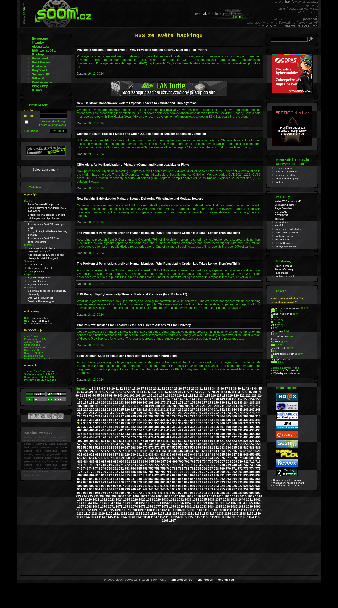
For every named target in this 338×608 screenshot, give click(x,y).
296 (174, 416)
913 (157, 486)
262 (157, 413)
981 (192, 493)
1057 (188, 503)
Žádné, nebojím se (281, 313)
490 (222, 437)
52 (103, 392)
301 (204, 416)
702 (192, 461)
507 (139, 440)
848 (139, 479)
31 (201, 388)
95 (98, 395)
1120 (109, 513)
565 (115, 447)
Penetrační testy (284, 269)
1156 (191, 517)
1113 (244, 510)
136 (145, 399)
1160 (220, 517)
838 (79, 479)
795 (192, 472)
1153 (169, 517)
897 (246, 482)
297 (180, 416)
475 (133, 437)
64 (154, 392)
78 (213, 392)
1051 (142, 503)
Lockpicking (281, 222)
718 (103, 465)
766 (204, 468)
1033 (188, 499)
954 (216, 489)
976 (163, 493)
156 (79, 402)
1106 (193, 510)
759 (163, 468)
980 (186, 493)
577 (186, 447)
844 (115, 479)
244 (234, 409)
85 (242, 392)
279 (258, 413)
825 (186, 475)
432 (246, 430)
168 (151, 402)
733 (192, 465)
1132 (198, 513)
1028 (149, 499)
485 (192, 437)
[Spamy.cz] (287, 437)
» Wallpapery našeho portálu (287, 482)
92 (85, 395)
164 (127, 402)
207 (198, 406)
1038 (226, 499)
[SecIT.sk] (287, 446)
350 (127, 423)
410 (115, 430)
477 (145, 437)
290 (139, 416)
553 (228, 444)
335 (222, 420)
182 (234, 402)
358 (174, 423)
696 (157, 461)
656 (103, 458)
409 (109, 430)
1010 (197, 496)
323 (151, 420)
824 (180, 475)
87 (251, 392)
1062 (226, 503)
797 (204, 472)
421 (180, 430)
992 (258, 493)
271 (210, 413)
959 (246, 489)
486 (198, 437)
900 (80, 486)
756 (145, 468)
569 (139, 447)
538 (139, 444)
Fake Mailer (281, 272)
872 (97, 482)
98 (111, 395)
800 (222, 472)
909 (133, 486)
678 (234, 458)
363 (204, 423)
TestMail (279, 218)
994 (84, 496)
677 (228, 458)
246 (246, 409)
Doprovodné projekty (286, 178)
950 (192, 489)
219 (85, 409)
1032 (180, 499)
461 (234, 434)
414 (139, 430)
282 (91, 416)
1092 (87, 510)
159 (97, 402)
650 (252, 454)
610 (198, 451)
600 (139, 451)
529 (85, 444)
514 (180, 440)
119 (230, 395)
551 (216, 444)
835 (246, 475)
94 (94, 395)
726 (151, 465)
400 (240, 427)
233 (168, 409)
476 (139, 437)
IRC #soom (205, 580)
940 (133, 489)
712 (252, 461)
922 (210, 486)
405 (86, 430)
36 (222, 388)
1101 (156, 510)
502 (109, 440)
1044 (88, 503)
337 (234, 420)
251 (91, 413)
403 (258, 427)
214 (240, 406)
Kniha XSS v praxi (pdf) (288, 201)
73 (192, 392)
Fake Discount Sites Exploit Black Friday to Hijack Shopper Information (127, 356)
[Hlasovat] (273, 311)
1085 (218, 506)
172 (174, 402)
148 (216, 399)
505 (127, 440)
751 (115, 468)
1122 (124, 513)
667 (168, 458)
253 (103, 413)
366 (222, 423)
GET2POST (281, 215)
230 (151, 409)
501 (103, 440)
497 (80, 440)
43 (251, 388)
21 (159, 388)
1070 (103, 506)
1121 (116, 513)
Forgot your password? (53, 124)
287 (121, 416)
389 (174, 427)
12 (121, 388)
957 (234, 489)
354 (151, 423)
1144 (102, 517)
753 (127, 468)
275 (234, 413)
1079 (172, 506)
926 (234, 486)
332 (204, 420)
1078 (165, 506)
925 (228, 486)
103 (138, 395)
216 (252, 406)
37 (226, 388)
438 (97, 434)
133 (127, 399)
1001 (128, 496)
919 (192, 486)
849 (145, 479)
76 (204, 392)
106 (155, 395)
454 (192, 434)
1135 (220, 513)
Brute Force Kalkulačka (288, 229)
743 (252, 465)
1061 (218, 503)
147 (210, 399)
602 (151, 451)
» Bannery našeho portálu (286, 480)
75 (200, 392)
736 (210, 465)
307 (240, 416)
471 (109, 437)
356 (163, 423)
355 (157, 423)
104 (143, 395)
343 (85, 423)
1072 (119, 506)
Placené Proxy (279, 336)
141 (174, 399)
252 (97, 413)
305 (228, 416)
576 (180, 447)
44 (256, 388)
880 (145, 482)
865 (240, 479)
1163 (243, 517)
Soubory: (29, 261)
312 (85, 420)
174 (186, 402)
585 (234, 447)
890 (204, 482)
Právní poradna (283, 265)
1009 (189, 496)
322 (145, 420)
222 (103, 409)
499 (92, 440)
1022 (103, 499)
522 (228, 440)
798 (210, 472)
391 (186, 427)
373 (79, 427)
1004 (151, 496)
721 (121, 465)
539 (145, 444)
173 (180, 402)
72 (188, 392)
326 (168, 420)
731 (180, 465)
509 (151, 440)
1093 (95, 510)
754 (133, 468)
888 (192, 482)
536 (127, 444)
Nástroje (279, 182)
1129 (175, 513)
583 (222, 447)
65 (158, 392)
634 (157, 454)
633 (151, 454)
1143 (94, 517)
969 (121, 493)
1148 (131, 517)
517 (198, 440)
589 (258, 447)
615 (228, 451)
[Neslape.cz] (287, 418)
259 (139, 413)
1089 (249, 506)
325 (163, 420)
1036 (211, 499)
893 (222, 482)
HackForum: (31, 287)
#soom (34, 323)
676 (222, 458)
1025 (126, 499)
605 (169, 451)
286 (115, 416)
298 (186, 416)
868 (258, 479)
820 (157, 475)
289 (133, 416)
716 (91, 465)
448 (157, 434)
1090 (257, 506)
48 (87, 392)
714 (79, 465)
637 (174, 454)
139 (163, 399)
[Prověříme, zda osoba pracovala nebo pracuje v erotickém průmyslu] (292, 144)
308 (246, 416)
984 (210, 493)
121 (242, 395)
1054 (165, 503)
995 (90, 496)
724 (139, 465)
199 (151, 406)
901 (86, 486)
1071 (111, 506)
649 (246, 454)
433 (252, 430)
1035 (203, 499)
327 (174, 420)
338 (240, 420)
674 (210, 458)
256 (121, 413)
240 (210, 409)
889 (198, 482)
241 (216, 409)
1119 (101, 513)
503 (115, 440)
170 (163, 402)
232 (163, 409)
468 (91, 437)
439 (103, 434)
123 (254, 395)
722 (127, 465)
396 (216, 427)
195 (127, 406)
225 (121, 409)
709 (234, 461)
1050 (134, 503)
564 (109, 447)
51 (99, 392)
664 (151, 458)
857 (192, 479)
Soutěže (279, 225)
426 (210, 430)
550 (210, 444)
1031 (172, 499)
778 (91, 472)
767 (210, 468)
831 (222, 475)
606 (175, 451)
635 (163, 454)
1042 (257, 499)
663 (145, 458)
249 (79, 413)
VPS (273, 325)
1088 (241, 506)
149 (222, 399)
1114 (251, 510)
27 (184, 388)
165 (133, 402)
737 (216, 465)
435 (79, 434)
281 (85, 416)
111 (185, 395)
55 (116, 392)
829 (210, 475)
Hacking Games (284, 236)
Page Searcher (283, 208)
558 (258, 444)
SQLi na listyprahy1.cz (40, 277)
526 (252, 440)
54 (112, 392)
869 (79, 482)
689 (115, 461)
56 (120, 392)
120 (236, 395)
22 (163, 388)
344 (91, 423)
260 (145, 413)
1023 (111, 499)
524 (240, 440)
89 (259, 392)
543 (168, 444)
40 (239, 388)
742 (246, 465)
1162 (235, 517)
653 (85, 458)
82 (230, 392)
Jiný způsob (278, 359)
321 (139, 420)
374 (85, 427)
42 (247, 388)
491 (228, 437)
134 (133, 399)
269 (198, 413)
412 (127, 430)
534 (115, 444)
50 (95, 392)
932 (85, 489)
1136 (227, 513)
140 (168, 399)
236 (186, 409)
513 (174, 440)
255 (115, 413)
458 (216, 434)
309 (252, 416)
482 (174, 437)
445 (139, 434)
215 (246, 406)
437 (91, 434)
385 (151, 427)
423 (192, 430)
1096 (118, 510)
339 (246, 420)
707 (222, 461)
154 (252, 399)
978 (174, 493)
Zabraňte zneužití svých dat (44, 204)
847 (133, 479)
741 (240, 465)
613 (216, 451)
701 (187, 461)
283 (97, 416)
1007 (174, 496)
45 (260, 388)
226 (127, 409)
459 (222, 434)
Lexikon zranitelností (286, 171)
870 (85, 482)
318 (121, 420)
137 (151, 399)
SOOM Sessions (284, 243)
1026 (134, 499)
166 (139, 402)
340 (252, 420)
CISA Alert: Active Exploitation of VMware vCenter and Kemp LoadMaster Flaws (133, 164)
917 (180, 486)
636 (168, 454)
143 (186, 399)
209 (210, 406)
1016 (243, 496)
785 (133, 472)
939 (127, 489)
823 (174, 475)
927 (240, 486)
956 (228, 489)
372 (258, 423)
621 (79, 454)
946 (168, 489)
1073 (126, 506)
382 (133, 427)
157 (85, 402)
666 (163, 458)
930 (258, 486)
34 (214, 388)
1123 (131, 513)
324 (157, 420)
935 (103, 489)
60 (137, 392)
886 (180, 482)
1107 (200, 510)
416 (151, 430)
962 (79, 493)
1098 (133, 510)
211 (222, 406)
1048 (119, 503)
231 (157, 409)
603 (157, 451)
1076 (149, 506)
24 (171, 388)
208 (204, 406)
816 (133, 475)
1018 (258, 496)
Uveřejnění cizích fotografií (43, 258)
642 (204, 454)
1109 (215, 510)
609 (192, 451)
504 (121, 440)
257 (127, 413)
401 (246, 427)
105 (149, 395)
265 (174, 413)
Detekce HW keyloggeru (41, 301)
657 (109, 458)
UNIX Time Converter (287, 232)
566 (121, 447)
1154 (176, 517)
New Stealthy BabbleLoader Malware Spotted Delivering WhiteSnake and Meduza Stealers (140, 198)
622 (85, 454)
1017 (250, 496)
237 (192, 409)
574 (168, 447)
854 (174, 479)
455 (198, 434)
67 (167, 392)
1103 (171, 510)
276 (240, 413)
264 (168, 413)
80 (221, 392)
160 (103, 402)
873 (103, 482)
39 (235, 388)
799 (216, 472)
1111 (230, 510)
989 (240, 493)
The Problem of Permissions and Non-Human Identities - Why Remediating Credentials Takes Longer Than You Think (158, 233)
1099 (141, 510)
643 (210, 454)
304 (222, 416)
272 (216, 413)
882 (157, 482)
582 (216, 447)
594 (103, 451)
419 (168, 430)
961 (258, 489)
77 (209, 392)
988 (234, 493)
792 (174, 472)
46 (78, 392)
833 (234, 475)
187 (80, 406)
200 (157, 406)
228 (139, 409)
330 (192, 420)
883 (163, 482)
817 (139, 475)
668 (174, 458)
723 (133, 465)
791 (168, 472)
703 (198, 461)
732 (186, 465)
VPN (273, 319)
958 (240, 489)
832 (228, 475)
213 (234, 406)
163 (121, 402)
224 (115, 409)
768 (216, 468)
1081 (188, 506)
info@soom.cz (181, 580)
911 (145, 486)
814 (121, 475)
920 (198, 486)
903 (97, 486)
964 (91, 493)
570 (145, 447)
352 (139, 423)
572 (157, 447)
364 (210, 423)
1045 (96, 503)
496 (258, 437)
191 (103, 406)
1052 (149, 503)
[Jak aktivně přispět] (46, 154)
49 (91, 392)
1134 (213, 513)
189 (92, 406)
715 (85, 465)
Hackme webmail (284, 276)
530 (91, 444)
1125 (146, 513)
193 (115, 406)
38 (230, 388)
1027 (142, 499)
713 (258, 461)
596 (115, 451)
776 (79, 472)
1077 (157, 506)
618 (246, 451)
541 (157, 444)
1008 (182, 496)
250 (85, 413)
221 (97, 409)
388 (168, 427)
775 (258, 468)
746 (85, 468)
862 (222, 479)
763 (186, 468)
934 (97, 489)
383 (139, 427)
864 (234, 479)
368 (234, 423)
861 (216, 479)
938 (121, 489)
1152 (161, 517)
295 (168, 416)
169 (157, 402)
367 (228, 423)
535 (121, 444)
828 (204, 475)
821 (163, 475)
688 (109, 461)
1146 (117, 517)
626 (109, 454)
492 (234, 437)
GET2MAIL (281, 211)
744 (258, 465)
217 (258, 406)
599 (133, 451)
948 (180, 489)
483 (180, 437)
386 (157, 427)
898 (252, 482)
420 (174, 430)
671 (192, 458)
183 (240, 402)
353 (145, 423)
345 (97, 423)
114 (201, 395)
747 (91, 468)
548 (198, 444)
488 (210, 437)
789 (157, 472)
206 (192, 406)
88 (255, 392)
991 (252, 493)
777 (85, 472)
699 (175, 461)
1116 (80, 513)
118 (224, 395)
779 (97, 472)
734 (198, 465)
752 (121, 468)
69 (175, 392)
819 (151, 475)
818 (145, 475)
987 (228, 493)
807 (80, 475)
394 (204, 427)
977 (168, 493)
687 (103, 461)
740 (234, 465)
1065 (249, 503)
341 (258, 420)
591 (86, 451)
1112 (237, 510)
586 (240, 447)
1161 (228, 517)
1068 (88, 506)
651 (258, 454)
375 (91, 427)
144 (192, 399)
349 (121, 423)
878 (133, 482)
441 (115, 434)
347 (109, 423)
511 (163, 440)
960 (252, 489)
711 (246, 461)
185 (252, 402)
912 (151, 486)
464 (252, 434)
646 (228, 454)
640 (192, 454)
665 (157, 458)
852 (163, 479)
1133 (205, 513)
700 (181, 461)
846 (127, 479)
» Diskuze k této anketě (284, 370)
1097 (125, 510)
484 (186, 437)
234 (174, 409)
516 (192, 440)
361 (192, 423)
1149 (139, 517)
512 (168, 440)
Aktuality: (29, 221)
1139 (250, 513)
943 (151, 489)
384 (145, 427)
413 (133, 430)
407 (97, 430)
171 (168, 402)
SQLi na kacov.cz (38, 284)
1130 (183, 513)
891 (210, 482)
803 (240, 472)
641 (198, 454)
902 (92, 486)
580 (204, 447)
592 (92, 451)
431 (240, 430)
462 (240, 434)
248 (258, 409)
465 (258, 434)
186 (258, 402)
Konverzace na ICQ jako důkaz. (46, 254)
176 (198, 402)
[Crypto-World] (287, 409)
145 (198, 399)
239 (204, 409)
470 (103, 437)
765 (198, 468)
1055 (172, 503)
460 (228, 434)
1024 (119, 499)
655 (97, 458)
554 (234, 444)
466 (79, 437)
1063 (234, 503)
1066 (257, 503)
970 (127, 493)
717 (97, 465)
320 (133, 420)
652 (79, 458)
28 (188, 388)
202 (169, 406)
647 (234, 454)
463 (246, 434)
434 (258, 430)
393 (198, 427)
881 (151, 482)
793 (180, 472)
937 (115, 489)
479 (157, 437)
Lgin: (29, 110)
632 (145, 454)
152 (240, 399)
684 (86, 461)
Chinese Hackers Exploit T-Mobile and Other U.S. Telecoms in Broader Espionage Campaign (141, 134)
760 (168, 468)
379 (115, 427)
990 (246, 493)
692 (133, 461)
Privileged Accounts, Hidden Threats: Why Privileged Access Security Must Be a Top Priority (142, 50)
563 (103, 447)
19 (150, 388)
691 (127, 461)
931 (79, 489)
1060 (211, 503)
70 (179, 392)
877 (127, 482)
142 (180, 399)
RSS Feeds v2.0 (40, 320)
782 (115, 472)
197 (139, 406)
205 (187, 406)
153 (246, 399)
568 (133, 447)
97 (106, 395)
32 (205, 388)
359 (180, 423)
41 (243, 388)
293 (157, 416)
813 (115, 475)
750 (109, 468)
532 (103, 444)
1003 (143, 496)
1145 (109, 517)
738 (222, 465)
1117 (87, 513)
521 (222, 440)
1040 (241, 499)
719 (109, 465)
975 (157, 493)
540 (151, 444)
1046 (103, 503)
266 (180, 413)
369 (240, 423)
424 (198, 430)
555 (240, 444)
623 (91, 454)
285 (109, 416)
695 (151, 461)
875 (115, 482)
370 (246, 423)
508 (145, 440)
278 (252, 413)
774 (252, 468)
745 (79, 468)
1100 (148, 510)
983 (204, 493)
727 (157, 465)
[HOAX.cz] (287, 399)
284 (103, 416)
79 (217, 392)
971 (133, 493)
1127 (161, 513)
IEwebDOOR (282, 239)
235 (180, 409)
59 (133, 392)
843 (109, 479)
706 (216, 461)
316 (109, 420)
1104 (178, 510)
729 (168, 465)
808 (86, 475)
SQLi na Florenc (37, 281)
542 (163, 444)
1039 (234, 499)
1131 (190, 513)
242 (222, 409)
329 (186, 420)
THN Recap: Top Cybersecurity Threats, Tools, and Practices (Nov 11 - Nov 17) (132, 294)
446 (145, 434)
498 (86, 440)
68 (171, 392)
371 (252, 423)
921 (204, 486)
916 (174, 486)
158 (91, 402)
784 (127, 472)
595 (109, 451)
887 (186, 482)
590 (80, 451)
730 (174, 465)
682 (258, 458)
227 (133, 409)
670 (186, 458)
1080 (180, 506)
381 (127, 427)
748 (97, 468)
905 (109, 486)
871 (91, 482)
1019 (80, 499)
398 (228, 427)
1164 (250, 517)
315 (103, 420)
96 (102, 395)
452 (180, 434)
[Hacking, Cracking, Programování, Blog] (287, 475)
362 (198, 423)
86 (246, 392)
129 (103, 399)
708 (228, 461)
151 (234, 399)
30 (197, 388)
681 (252, 458)
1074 (134, 506)
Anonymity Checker (286, 246)
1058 (195, 503)
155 (258, 399)
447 (151, 434)
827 (198, 475)
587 (246, 447)
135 (139, 399)
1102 (163, 510)
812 (109, 475)
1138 (242, 513)
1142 (87, 517)
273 (222, 413)
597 (121, 451)
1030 (165, 499)
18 (146, 388)
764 (192, 468)
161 (109, 402)
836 (252, 475)
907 (121, 486)
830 (216, 475)
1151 (154, 517)
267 (186, 413)
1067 (80, 506)
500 (97, 440)
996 (96, 496)
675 (216, 458)
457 (210, 434)
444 (133, 434)
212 (228, 406)
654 (91, 458)
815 (127, 475)
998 (108, 496)
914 (163, 486)
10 (113, 388)
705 (210, 461)
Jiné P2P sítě (278, 348)
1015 (235, 496)
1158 (206, 517)
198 (145, 406)
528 (79, 444)
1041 (249, 499)
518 (204, 440)
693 (139, 461)
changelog (226, 580)
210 (216, 406)
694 (145, 461)
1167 (172, 520)
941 (139, 489)
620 (258, 451)
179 (216, 402)
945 (163, 489)
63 (150, 392)
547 (192, 444)
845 (121, 479)
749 (103, 468)
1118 (94, 513)
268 (192, 413)
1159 (213, 517)
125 (79, 399)
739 (228, 465)
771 (234, 468)
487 (204, 437)
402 (252, 427)
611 (204, 451)
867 (252, 479)
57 (124, 392)
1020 (88, 499)
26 (180, 388)
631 (139, 454)
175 (192, 402)
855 (180, 479)
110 (179, 395)
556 (246, 444)
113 (196, 395)
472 (115, 437)
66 (162, 392)
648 (240, 454)
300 (198, 416)
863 (228, 479)
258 (133, 413)
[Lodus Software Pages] (287, 428)
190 (97, 406)
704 (204, 461)
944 (157, 489)
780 (103, 472)
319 (127, 420)
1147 (124, 517)
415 (145, 430)
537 (133, 444)
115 (207, 395)
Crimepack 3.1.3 (37, 271)
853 (168, 479)
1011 (205, 496)
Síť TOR (275, 342)
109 (173, 395)
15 (134, 388)
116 (213, 395)
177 (204, 402)
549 (204, 444)
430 (234, 430)
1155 (183, 517)
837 (258, 475)
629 (127, 454)
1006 (166, 496)
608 (187, 451)
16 (138, 388)
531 (97, 444)
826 (192, 475)
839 (85, 479)
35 (218, 388)
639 (186, 454)
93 (90, 395)
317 (115, 420)
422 (186, 430)
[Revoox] (287, 465)
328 (180, 420)
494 (246, 437)
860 (210, 479)
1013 (220, 496)
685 (92, 461)
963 (85, 493)
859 (204, 479)
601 (145, 451)
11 (117, 388)
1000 (120, 496)
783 (121, 472)
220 (91, 409)
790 (163, 472)
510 (157, 440)
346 (103, 423)
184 (246, 402)
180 (222, 402)
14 (129, 388)
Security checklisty (285, 175)
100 (120, 395)
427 (216, 430)
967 (109, 493)
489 (216, 437)
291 (145, 416)
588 (252, 447)
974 (151, 493)
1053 (157, 503)
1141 (79, 517)
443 (127, 434)
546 (186, 444)
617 (240, 451)
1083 (203, 506)
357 (168, 423)
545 (180, 444)
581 (210, 447)
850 (151, 479)
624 (97, 454)
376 (97, 427)
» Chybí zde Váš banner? (285, 485)
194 (121, 406)
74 (196, 392)
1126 (153, 513)
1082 (195, 506)
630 (133, 454)
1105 (185, 510)
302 (210, 416)
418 (163, 430)
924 (222, 486)
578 (192, 447)
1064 (241, 503)
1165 (258, 517)
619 (252, 451)
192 (109, 406)
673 (204, 458)
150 (228, 399)
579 (198, 447)
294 (163, 416)
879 (139, 482)
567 (127, 447)
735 (204, 465)
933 (91, 489)
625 (103, 454)
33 (209, 388)
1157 (198, 517)
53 (108, 392)
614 (222, 451)
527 (258, 440)
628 (121, 454)
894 (228, 482)
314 (97, 420)
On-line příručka (284, 168)
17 (142, 388)
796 (198, 472)
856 (186, 479)
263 (163, 413)
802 (234, 472)
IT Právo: (29, 244)
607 (181, 451)
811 (103, 475)
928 (246, 486)
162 (115, 402)
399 (234, 427)
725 (145, 465)
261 (151, 413)
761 (174, 468)
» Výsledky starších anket (285, 373)
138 (157, 399)
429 (228, 430)
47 (82, 392)
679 (240, 458)
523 (234, 440)
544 (174, 444)
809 (92, 475)
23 (167, 388)
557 (252, 444)
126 (85, 399)
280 (79, 416)
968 (115, 493)
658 (115, 458)
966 (103, 493)
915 (168, 486)
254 (109, 413)
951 (198, 489)
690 (121, 461)
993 (78, 496)
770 (228, 468)
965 (97, 493)
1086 (226, 506)
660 (127, 458)
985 (216, 493)
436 (85, 434)
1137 (235, 513)
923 (216, 486)
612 (210, 451)
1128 (168, 513)
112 (190, 395)
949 (186, 489)
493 (240, 437)
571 (151, 447)
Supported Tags (40, 318)
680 (246, 458)
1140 (257, 513)
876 (121, 482)
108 (167, 395)
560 (85, 447)
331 (198, 420)
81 (225, 392)
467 (85, 437)
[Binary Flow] (287, 456)
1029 (157, 499)
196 (133, 406)
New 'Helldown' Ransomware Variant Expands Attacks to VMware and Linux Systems (137, 103)
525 (246, 440)
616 (234, 451)
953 (210, 489)
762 (180, 468)
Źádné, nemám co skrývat (285, 308)
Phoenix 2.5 (35, 264)
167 (145, 402)
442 (121, 434)
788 (151, 472)
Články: (28, 201)
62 (145, 392)
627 (115, 454)
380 (121, 427)
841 (97, 479)
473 (121, 437)
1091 (79, 510)
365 (216, 423)
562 (97, 447)
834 (240, 475)
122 (248, 395)
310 (258, 416)
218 (79, 409)
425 (204, 430)
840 (91, 479)
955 (222, 489)
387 (163, 427)
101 (126, 395)
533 (109, 444)
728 (163, 465)
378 (109, 427)
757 (151, 468)
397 (222, 427)
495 (252, 437)
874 (109, 482)
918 (186, 486)
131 (115, 399)
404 (80, 430)
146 (204, 399)
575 (174, 447)
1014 (227, 496)
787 (145, 472)
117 (219, 395)
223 (109, 409)
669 (180, 458)
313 (91, 420)
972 (139, 493)
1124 (138, 513)
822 (168, 475)
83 (234, 392)
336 (228, 420)
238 (198, 409)
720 (115, 465)
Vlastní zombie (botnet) (284, 353)
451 (174, 434)
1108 (208, 510)
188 (86, 406)
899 (258, 482)
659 (121, 458)
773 (246, 468)
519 (210, 440)
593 (97, 451)
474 (127, 437)
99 (115, 395)
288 (127, 416)
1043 (80, 503)
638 (180, 454)
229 (145, 409)
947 (174, 489)
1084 (211, 506)
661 (133, 458)
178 (210, 402)
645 (222, 454)
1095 (110, 510)
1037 (218, 499)
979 (180, 493)
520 (216, 440)
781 (109, 472)
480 (163, 437)
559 (79, 447)
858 (198, 479)
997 (102, 496)
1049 (126, 503)
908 (127, 486)
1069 (96, 506)
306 (234, 416)
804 (246, 472)
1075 (142, 506)
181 (228, 402)
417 (157, 430)
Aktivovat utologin (54, 121)
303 (216, 416)
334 (216, 420)
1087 (234, 506)
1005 (159, 496)
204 (181, 406)
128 (97, 399)
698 (169, 461)
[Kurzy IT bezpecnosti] (292, 93)
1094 (102, 510)
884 (168, 482)
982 (198, 493)
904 (103, 486)
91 (81, 395)
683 (80, 461)
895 (234, 482)
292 (151, 416)
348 (115, 423)
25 (176, 388)
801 (228, 472)
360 (186, 423)
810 (97, 475)
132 (121, 399)
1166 (165, 520)
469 (97, 437)
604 (163, 451)
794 (186, 472)
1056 (180, 503)
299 (192, 416)
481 (168, 437)
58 (129, 392)
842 (103, 479)
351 (133, 423)
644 (216, 454)
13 (125, 388)
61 (141, 392)
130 (109, 399)
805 (252, 472)
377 (103, 427)
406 (92, 430)
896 (240, 482)
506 (133, 440)
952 (204, 489)
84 (238, 392)
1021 (96, 499)
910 (139, 486)
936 (109, 489)
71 (183, 392)
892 (216, 482)
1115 (258, 510)
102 (132, 395)
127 (91, 399)
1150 (146, 517)
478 (151, 437)
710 (240, 461)
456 (204, 434)
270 (204, 413)
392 (192, 427)
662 (139, 458)
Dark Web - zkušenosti (40, 297)
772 (240, 468)
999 (114, 496)
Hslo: (29, 116)
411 (121, 430)
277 (246, 413)
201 (163, 406)
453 (186, 434)
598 (127, 451)
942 (145, 489)
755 (139, 468)
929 (252, 486)
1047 (111, 503)
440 (109, 434)
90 (77, 395)
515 (186, 440)
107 (161, 395)
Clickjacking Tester (285, 204)
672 (198, 458)
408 (103, 430)
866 (246, 479)
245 (240, 409)
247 (252, 409)
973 (145, 493)
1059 (203, 503)
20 (155, 388)
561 (91, 447)
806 (258, 472)
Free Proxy (277, 331)
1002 (136, 496)
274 (228, 413)
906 (115, 486)
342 (79, 423)
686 (97, 461)
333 (210, 420)
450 (168, 434)
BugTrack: (30, 274)
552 (222, 444)
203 (175, 406)
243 (228, 409)
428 (222, 430)
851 (157, 479)
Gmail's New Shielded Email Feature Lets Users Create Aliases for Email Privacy (134, 325)
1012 (212, 496)
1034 (195, 499)
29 (192, 388)
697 (163, 461)
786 (139, 472)
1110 (222, 510)
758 (157, 468)
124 (260, 395)
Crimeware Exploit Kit (40, 268)
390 (180, 427)
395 (210, 427)
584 (228, 447)
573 (163, 447)
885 (174, 482)
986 (222, 493)
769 (222, 468)
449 (163, 434)
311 (79, 420)
